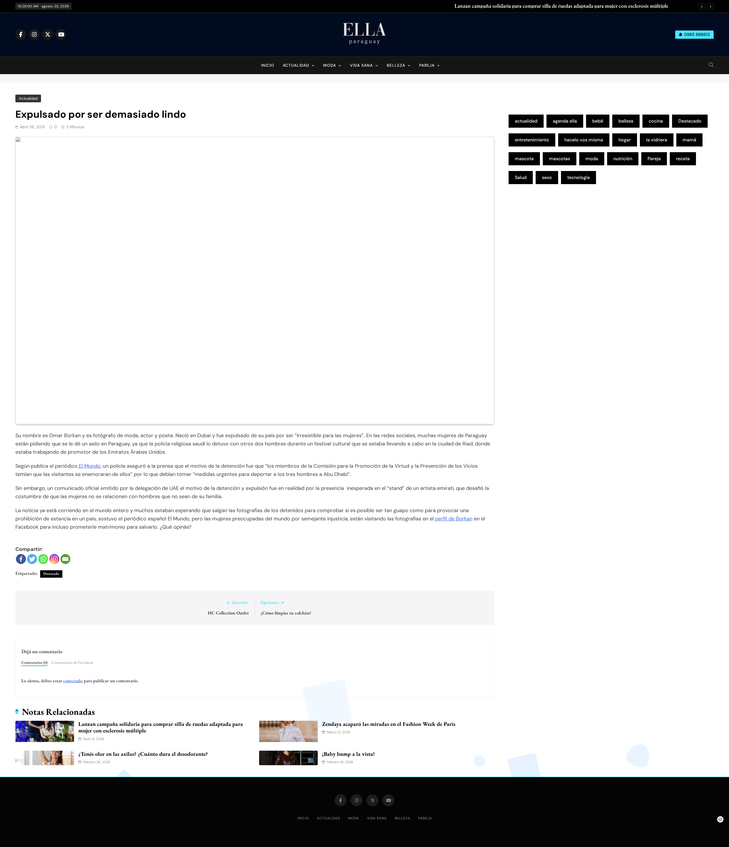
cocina (656, 121)
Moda (329, 65)
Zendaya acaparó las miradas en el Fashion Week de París (388, 724)
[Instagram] (54, 559)
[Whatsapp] (43, 559)
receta (683, 159)
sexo (547, 177)
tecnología (578, 177)
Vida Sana (361, 65)
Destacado (51, 573)
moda (591, 159)
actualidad (526, 121)
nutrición (622, 159)
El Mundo (89, 466)
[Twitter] (32, 559)
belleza (626, 121)
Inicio (267, 65)
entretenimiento (532, 140)
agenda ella (565, 121)
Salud (521, 177)
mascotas (559, 159)
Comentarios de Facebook (72, 662)
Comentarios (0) (34, 662)
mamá (689, 140)
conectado (73, 681)
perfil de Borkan (453, 518)
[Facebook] (21, 559)
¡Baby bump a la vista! (348, 754)
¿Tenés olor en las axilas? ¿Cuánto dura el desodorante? (143, 754)
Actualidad (296, 65)
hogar (625, 140)
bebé (597, 121)
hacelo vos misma (583, 140)
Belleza (396, 65)
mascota (524, 159)
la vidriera (656, 140)
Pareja (427, 65)
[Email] (65, 559)
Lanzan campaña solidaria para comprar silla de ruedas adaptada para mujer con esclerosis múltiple (561, 6)
